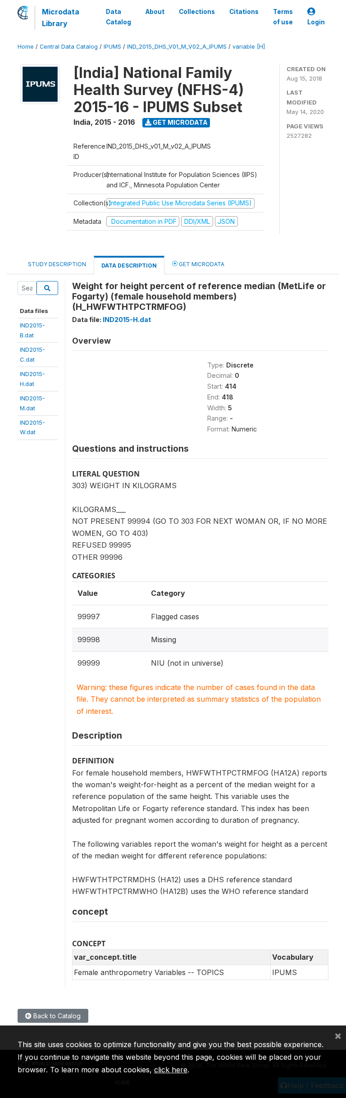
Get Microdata (179, 122)
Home (26, 46)
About (155, 11)
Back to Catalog (56, 1016)
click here (170, 1069)
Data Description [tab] (129, 265)
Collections (197, 11)
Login (316, 22)
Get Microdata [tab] (201, 264)
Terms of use (283, 16)
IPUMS (112, 46)
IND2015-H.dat (127, 319)
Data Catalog (118, 16)
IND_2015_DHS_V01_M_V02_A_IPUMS (177, 46)
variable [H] (248, 46)
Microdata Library (60, 17)
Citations (244, 11)
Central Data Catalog (69, 46)
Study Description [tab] (57, 264)
